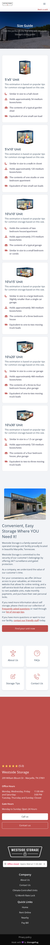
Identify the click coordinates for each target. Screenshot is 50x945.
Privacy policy (25, 937)
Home (25, 907)
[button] (25, 67)
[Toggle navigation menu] (45, 3)
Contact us (25, 825)
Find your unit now (25, 628)
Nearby (25, 917)
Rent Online (25, 912)
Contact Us (25, 885)
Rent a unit (43, 9)
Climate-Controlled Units (25, 890)
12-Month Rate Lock (25, 895)
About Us (25, 879)
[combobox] (25, 864)
